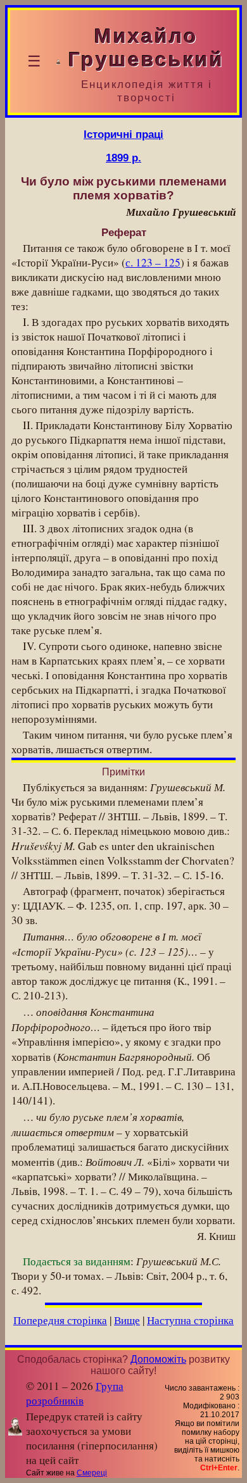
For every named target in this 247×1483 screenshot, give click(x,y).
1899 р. (123, 157)
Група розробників (75, 1393)
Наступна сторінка (190, 1320)
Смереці (92, 1472)
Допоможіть (158, 1359)
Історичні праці (123, 134)
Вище (127, 1320)
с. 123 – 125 (152, 262)
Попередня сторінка (60, 1320)
